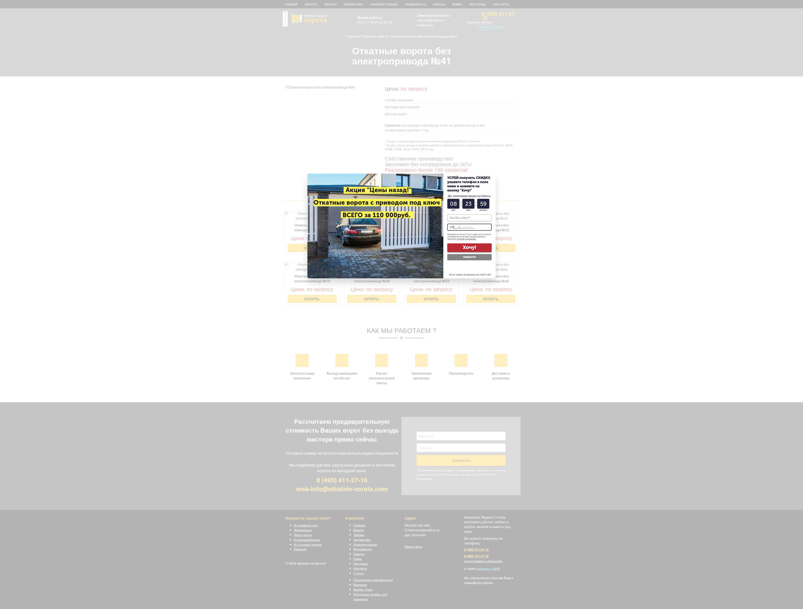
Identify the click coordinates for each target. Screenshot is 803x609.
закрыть (469, 257)
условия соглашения (466, 239)
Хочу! (469, 247)
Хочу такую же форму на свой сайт (470, 274)
